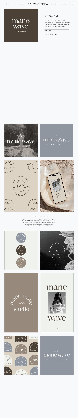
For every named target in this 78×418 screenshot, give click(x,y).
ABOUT (13, 4)
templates (54, 4)
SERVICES (22, 4)
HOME (7, 4)
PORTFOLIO (63, 4)
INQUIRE (72, 4)
